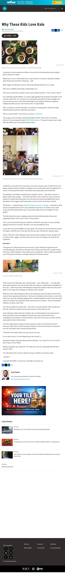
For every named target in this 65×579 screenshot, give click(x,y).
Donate (58, 2)
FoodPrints (38, 114)
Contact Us (40, 544)
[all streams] (62, 8)
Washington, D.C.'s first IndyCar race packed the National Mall (31, 429)
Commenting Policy (55, 548)
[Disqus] (32, 515)
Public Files (53, 544)
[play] (4, 8)
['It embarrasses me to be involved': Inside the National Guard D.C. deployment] (7, 442)
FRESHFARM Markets (33, 120)
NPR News (16, 427)
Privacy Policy (41, 548)
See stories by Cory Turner (20, 379)
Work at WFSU (28, 548)
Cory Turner (10, 29)
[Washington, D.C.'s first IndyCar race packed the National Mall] (7, 430)
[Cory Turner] (5, 375)
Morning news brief (7, 467)
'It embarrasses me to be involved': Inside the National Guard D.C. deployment (36, 442)
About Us (26, 544)
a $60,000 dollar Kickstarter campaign (35, 205)
